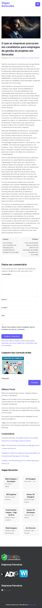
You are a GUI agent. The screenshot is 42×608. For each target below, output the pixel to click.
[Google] (11, 557)
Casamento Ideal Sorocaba (12, 453)
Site (3, 316)
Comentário (7, 274)
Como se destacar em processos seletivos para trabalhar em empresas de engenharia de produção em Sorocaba (21, 410)
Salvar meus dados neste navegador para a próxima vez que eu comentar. (18, 328)
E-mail (5, 307)
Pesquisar (5, 378)
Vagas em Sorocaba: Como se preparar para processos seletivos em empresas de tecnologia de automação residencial (21, 401)
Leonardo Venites (33, 58)
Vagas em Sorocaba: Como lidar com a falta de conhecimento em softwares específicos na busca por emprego (21, 425)
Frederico (5, 460)
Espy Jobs (32, 605)
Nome (4, 299)
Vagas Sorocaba (8, 4)
